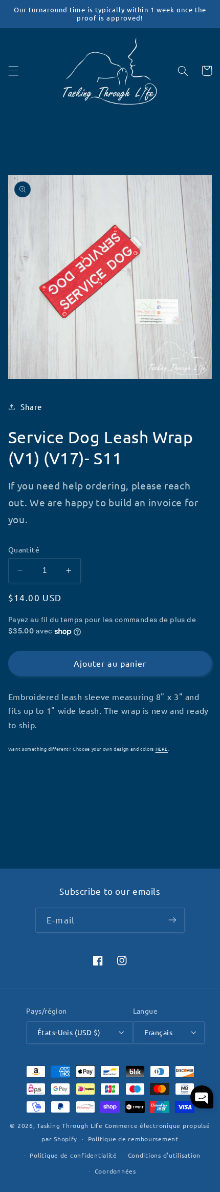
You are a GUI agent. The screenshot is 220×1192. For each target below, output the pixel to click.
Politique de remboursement (133, 1139)
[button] (13, 71)
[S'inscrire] (172, 920)
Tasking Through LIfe (70, 1125)
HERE (162, 748)
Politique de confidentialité (73, 1155)
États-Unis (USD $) (69, 1032)
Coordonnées (115, 1171)
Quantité (23, 549)
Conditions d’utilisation (164, 1155)
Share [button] (31, 407)
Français (158, 1032)
